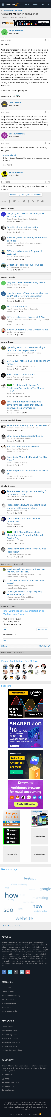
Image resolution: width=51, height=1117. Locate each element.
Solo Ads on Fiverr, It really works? (24, 446)
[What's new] (43, 4)
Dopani (9, 476)
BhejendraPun (8, 17)
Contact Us (9, 1086)
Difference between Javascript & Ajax (26, 316)
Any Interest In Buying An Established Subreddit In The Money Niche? (25, 388)
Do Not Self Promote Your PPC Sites (25, 264)
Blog (7, 1078)
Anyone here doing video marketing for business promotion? (27, 493)
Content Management (22, 257)
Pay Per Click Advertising (20, 267)
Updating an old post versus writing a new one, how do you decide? (26, 349)
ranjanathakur (12, 229)
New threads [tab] (18, 564)
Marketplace (10, 1090)
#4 (49, 182)
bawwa (9, 377)
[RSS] (40, 1114)
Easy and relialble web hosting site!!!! (26, 282)
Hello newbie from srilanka (21, 374)
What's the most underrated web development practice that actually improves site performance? (25, 404)
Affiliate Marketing (20, 510)
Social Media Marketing (21, 438)
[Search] (48, 4)
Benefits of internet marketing (22, 226)
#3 (49, 143)
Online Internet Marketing (27, 229)
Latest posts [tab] (6, 564)
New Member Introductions (23, 377)
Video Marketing (26, 497)
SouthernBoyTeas (13, 428)
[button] (3, 5)
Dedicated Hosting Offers (12, 1050)
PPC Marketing (8, 999)
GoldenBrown (12, 219)
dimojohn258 (11, 298)
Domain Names (19, 332)
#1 (49, 40)
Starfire (9, 332)
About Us (9, 1074)
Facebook (16, 524)
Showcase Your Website (29, 428)
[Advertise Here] (39, 836)
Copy (4, 640)
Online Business (8, 991)
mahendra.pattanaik (14, 319)
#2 (49, 112)
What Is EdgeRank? (17, 306)
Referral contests (8, 606)
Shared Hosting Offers (10, 1038)
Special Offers (7, 1027)
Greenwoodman (17, 133)
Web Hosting (23, 285)
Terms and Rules (16, 1114)
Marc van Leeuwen (14, 353)
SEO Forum (6, 988)
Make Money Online (10, 1011)
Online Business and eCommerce (30, 243)
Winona (9, 524)
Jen (8, 462)
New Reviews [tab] (19, 653)
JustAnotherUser (13, 497)
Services (20, 541)
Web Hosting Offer (9, 1034)
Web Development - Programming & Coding (28, 320)
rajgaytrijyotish (12, 309)
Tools (5, 646)
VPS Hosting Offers (9, 1046)
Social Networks (18, 394)
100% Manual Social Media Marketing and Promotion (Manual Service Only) (25, 535)
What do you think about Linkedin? (25, 435)
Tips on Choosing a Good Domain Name (27, 329)
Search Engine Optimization (28, 219)
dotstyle (10, 510)
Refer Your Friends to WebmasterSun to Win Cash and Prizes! (23, 612)
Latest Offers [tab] (6, 653)
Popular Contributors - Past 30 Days (19, 660)
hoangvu (10, 257)
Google (16, 410)
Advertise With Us (12, 1082)
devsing (9, 410)
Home (35, 1114)
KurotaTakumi (9, 155)
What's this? (45, 646)
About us (27, 1114)
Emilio (9, 449)
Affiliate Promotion (9, 1030)
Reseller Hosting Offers (11, 1042)
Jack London (15, 102)
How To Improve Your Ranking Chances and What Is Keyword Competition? (27, 294)
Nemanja (10, 366)
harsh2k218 (11, 541)
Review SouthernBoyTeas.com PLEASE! (27, 425)
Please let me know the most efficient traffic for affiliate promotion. (26, 506)
